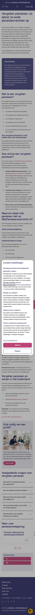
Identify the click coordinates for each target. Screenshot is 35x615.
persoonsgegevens (9, 285)
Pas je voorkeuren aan (10, 340)
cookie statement (25, 285)
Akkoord (17, 345)
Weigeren (17, 351)
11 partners (6, 289)
